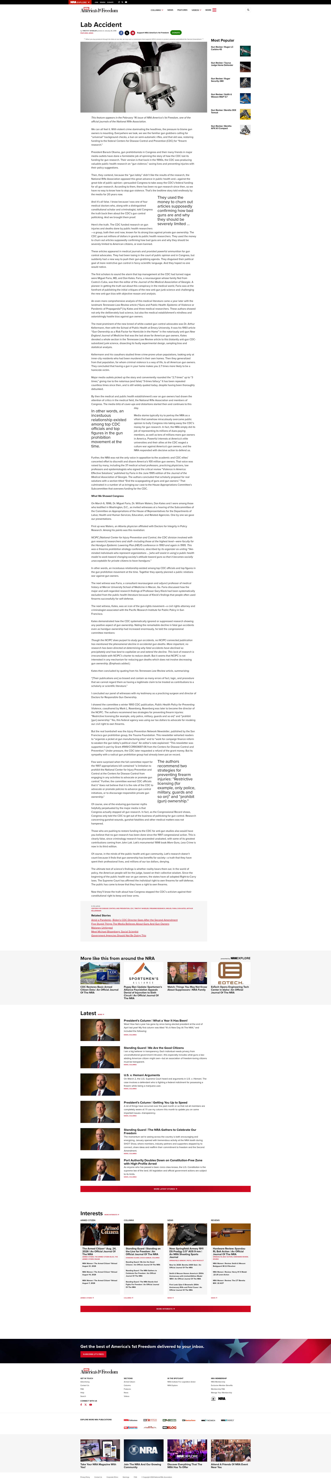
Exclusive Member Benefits (222, 1385)
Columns (156, 10)
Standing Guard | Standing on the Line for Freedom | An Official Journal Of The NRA (143, 1251)
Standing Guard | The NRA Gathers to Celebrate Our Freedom (160, 1131)
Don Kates (181, 908)
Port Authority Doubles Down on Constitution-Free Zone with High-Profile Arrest (163, 1162)
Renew (102, 2)
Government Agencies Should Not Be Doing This (118, 935)
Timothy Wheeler (141, 908)
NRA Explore (172, 1385)
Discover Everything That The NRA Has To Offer (184, 1465)
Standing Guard (133, 1258)
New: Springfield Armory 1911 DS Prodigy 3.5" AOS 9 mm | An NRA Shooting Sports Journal (186, 1253)
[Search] (248, 9)
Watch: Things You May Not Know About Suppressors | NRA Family (187, 988)
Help (82, 1392)
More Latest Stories (176, 1188)
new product (198, 1260)
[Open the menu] (214, 10)
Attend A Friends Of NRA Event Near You (229, 1465)
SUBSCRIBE (93, 1354)
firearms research (157, 908)
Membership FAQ (218, 1389)
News (170, 10)
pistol (189, 1260)
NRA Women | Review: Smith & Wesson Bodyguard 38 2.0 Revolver (229, 1264)
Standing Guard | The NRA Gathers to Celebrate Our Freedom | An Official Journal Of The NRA (141, 1273)
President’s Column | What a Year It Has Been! (155, 1020)
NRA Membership (218, 1381)
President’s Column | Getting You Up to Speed (155, 1102)
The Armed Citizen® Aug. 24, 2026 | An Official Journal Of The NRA (99, 1251)
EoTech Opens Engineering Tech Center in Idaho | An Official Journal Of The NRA (230, 989)
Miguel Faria (171, 908)
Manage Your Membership (221, 1392)
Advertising (84, 1381)
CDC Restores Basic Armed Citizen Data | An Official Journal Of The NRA (99, 989)
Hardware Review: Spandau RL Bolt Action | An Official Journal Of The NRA (229, 1251)
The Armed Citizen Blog (104, 1257)
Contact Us (84, 1385)
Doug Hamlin (145, 1258)
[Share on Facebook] (121, 31)
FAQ (82, 1389)
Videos (195, 10)
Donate (110, 2)
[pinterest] (133, 31)
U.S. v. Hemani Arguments (142, 1075)
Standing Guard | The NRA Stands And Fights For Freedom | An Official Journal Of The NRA (142, 1284)
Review (216, 1259)
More (100, 1014)
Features (182, 10)
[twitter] (127, 31)
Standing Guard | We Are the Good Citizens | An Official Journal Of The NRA (143, 1263)
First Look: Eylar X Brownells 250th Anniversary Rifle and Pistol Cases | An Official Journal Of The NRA (185, 1287)
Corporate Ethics (112, 1477)
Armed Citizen (87, 1220)
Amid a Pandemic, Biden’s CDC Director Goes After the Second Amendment (134, 920)
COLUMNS (155, 1258)
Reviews (215, 1220)
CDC (132, 908)
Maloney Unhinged (102, 927)
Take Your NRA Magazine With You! (98, 1465)
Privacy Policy (85, 1477)
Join (96, 2)
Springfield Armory (177, 1260)
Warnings (126, 1477)
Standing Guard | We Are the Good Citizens (154, 1048)
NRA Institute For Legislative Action (181, 1381)
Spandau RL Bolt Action (223, 1257)
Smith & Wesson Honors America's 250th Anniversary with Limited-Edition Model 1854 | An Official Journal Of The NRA (186, 1276)
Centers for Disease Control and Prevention (110, 908)
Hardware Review (240, 1257)
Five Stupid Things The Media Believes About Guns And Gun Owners (130, 924)
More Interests (110, 1215)
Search (83, 1396)
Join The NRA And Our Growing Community (142, 1465)
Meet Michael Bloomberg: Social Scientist (114, 931)
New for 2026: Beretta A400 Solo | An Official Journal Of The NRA (185, 1266)
